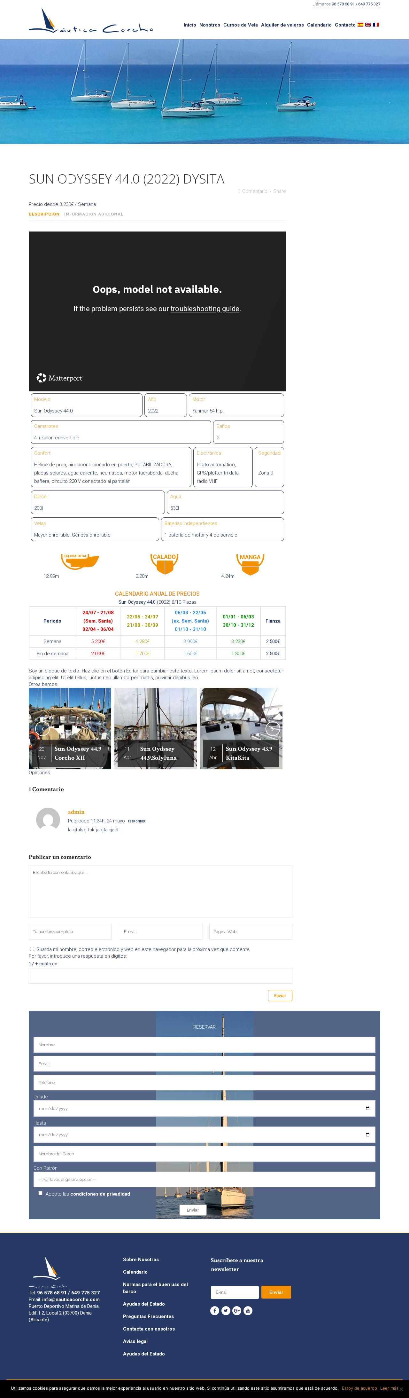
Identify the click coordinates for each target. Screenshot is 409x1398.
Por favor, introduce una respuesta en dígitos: (78, 956)
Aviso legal (135, 1341)
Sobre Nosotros (141, 1259)
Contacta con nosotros (149, 1329)
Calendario (135, 1272)
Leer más (389, 1388)
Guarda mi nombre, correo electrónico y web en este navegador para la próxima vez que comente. (143, 949)
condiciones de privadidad (100, 1194)
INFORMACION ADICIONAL (93, 214)
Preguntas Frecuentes (148, 1316)
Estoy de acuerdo (359, 1388)
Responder (137, 821)
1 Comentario (252, 191)
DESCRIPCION (44, 214)
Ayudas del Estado (144, 1304)
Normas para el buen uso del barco (155, 1288)
